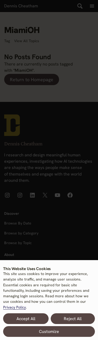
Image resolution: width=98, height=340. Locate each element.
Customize (49, 331)
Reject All (73, 318)
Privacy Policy (14, 307)
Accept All (25, 318)
